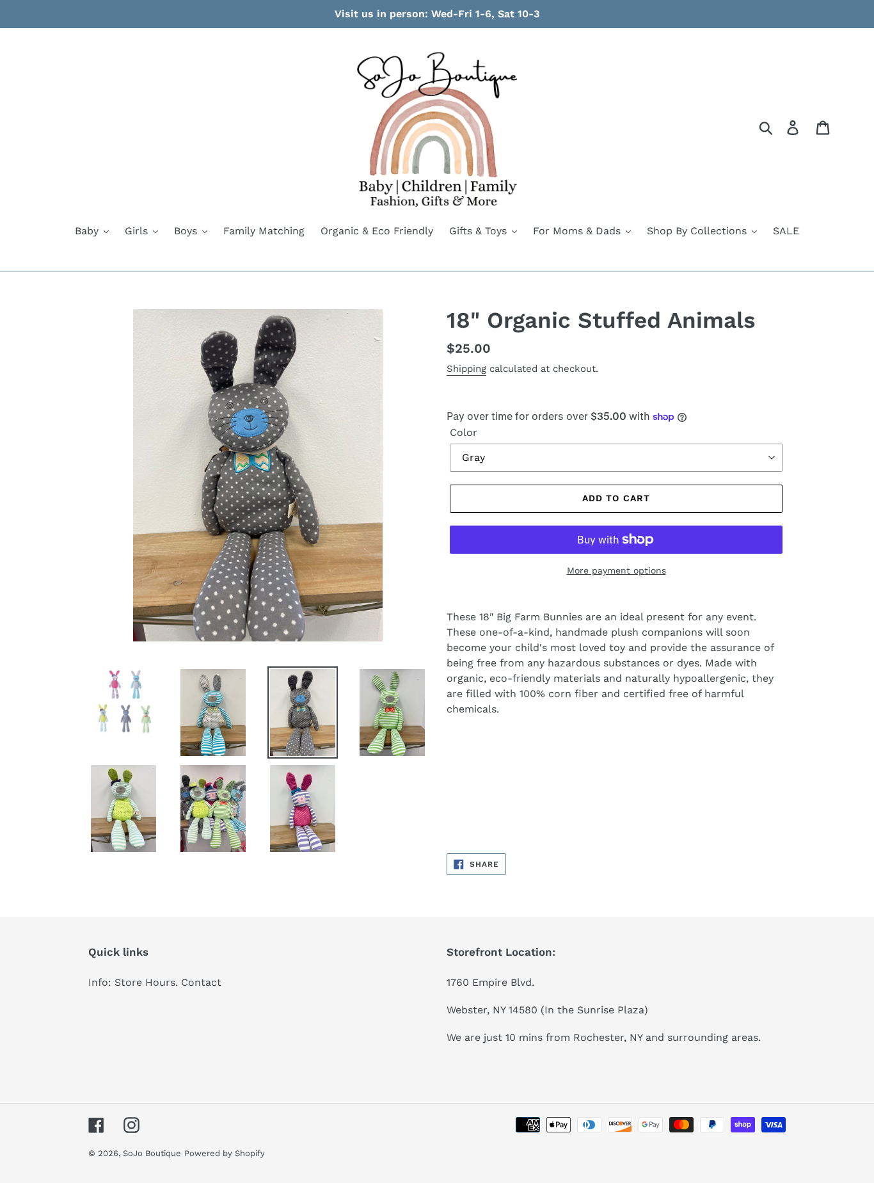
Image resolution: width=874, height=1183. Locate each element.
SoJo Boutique (152, 1153)
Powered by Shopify (224, 1153)
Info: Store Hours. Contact (154, 982)
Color (463, 432)
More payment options (616, 570)
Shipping (466, 368)
